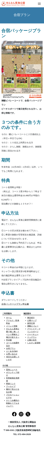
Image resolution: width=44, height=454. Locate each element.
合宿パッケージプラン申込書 (15, 304)
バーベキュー (32, 334)
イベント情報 (11, 326)
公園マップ (32, 320)
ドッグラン (32, 337)
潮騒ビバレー (32, 326)
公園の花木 (32, 340)
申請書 (9, 340)
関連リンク (10, 384)
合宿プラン (10, 348)
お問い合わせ (11, 354)
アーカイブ (10, 386)
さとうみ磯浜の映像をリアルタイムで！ (12, 403)
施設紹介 (31, 318)
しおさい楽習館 (33, 343)
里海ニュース (11, 370)
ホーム (9, 318)
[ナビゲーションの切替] (39, 3)
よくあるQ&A (12, 351)
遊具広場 (31, 323)
